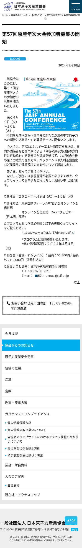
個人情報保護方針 (19, 423)
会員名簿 (13, 485)
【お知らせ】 (37, 15)
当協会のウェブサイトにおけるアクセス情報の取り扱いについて (43, 439)
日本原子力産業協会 (43, 6)
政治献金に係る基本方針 (24, 448)
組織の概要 (13, 368)
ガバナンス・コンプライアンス (27, 414)
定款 (8, 391)
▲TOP (71, 520)
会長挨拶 (11, 334)
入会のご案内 (14, 476)
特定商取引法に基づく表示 (25, 455)
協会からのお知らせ (19, 345)
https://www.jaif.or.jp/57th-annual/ (46, 232)
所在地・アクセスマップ (22, 495)
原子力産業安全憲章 (19, 357)
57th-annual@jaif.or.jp (53, 275)
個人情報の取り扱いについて (27, 430)
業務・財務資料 (16, 465)
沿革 (8, 379)
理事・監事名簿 (16, 402)
